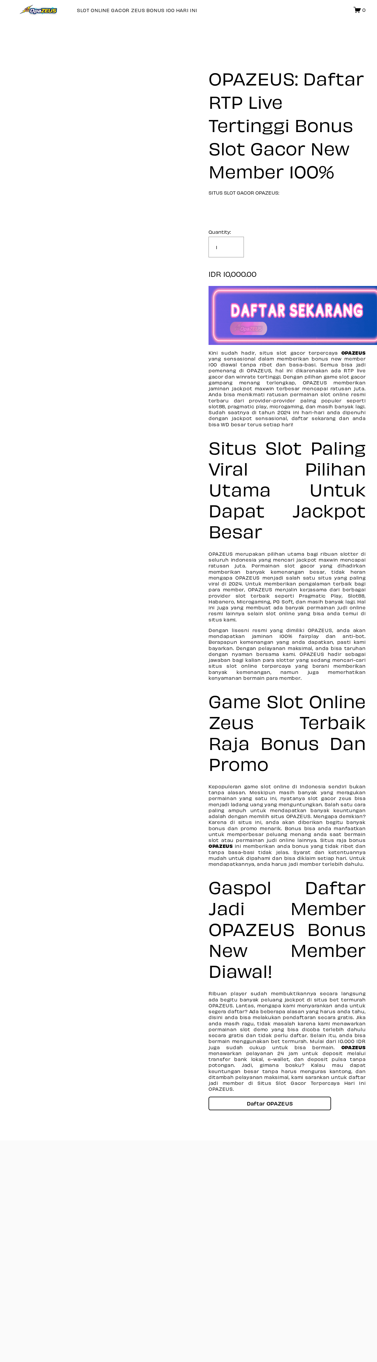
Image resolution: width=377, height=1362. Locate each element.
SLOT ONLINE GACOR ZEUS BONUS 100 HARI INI (137, 10)
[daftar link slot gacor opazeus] (287, 315)
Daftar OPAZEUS (270, 1103)
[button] (270, 1103)
